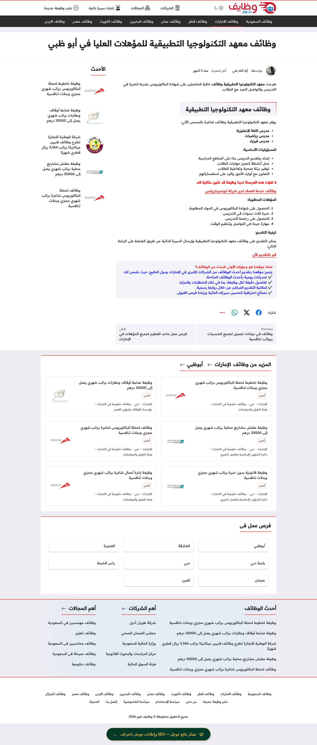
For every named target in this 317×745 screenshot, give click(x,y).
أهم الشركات (142, 608)
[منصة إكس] (246, 312)
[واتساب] (234, 312)
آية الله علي (240, 71)
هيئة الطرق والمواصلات (252, 409)
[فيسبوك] (259, 312)
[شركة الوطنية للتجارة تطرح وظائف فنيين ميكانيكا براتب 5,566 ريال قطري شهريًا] (73, 145)
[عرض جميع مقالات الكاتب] (270, 70)
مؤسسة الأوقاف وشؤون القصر (133, 409)
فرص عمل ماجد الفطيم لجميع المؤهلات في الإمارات (153, 336)
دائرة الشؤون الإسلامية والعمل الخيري (243, 454)
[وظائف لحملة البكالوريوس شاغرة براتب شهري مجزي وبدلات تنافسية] (73, 198)
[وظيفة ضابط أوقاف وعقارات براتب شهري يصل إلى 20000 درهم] (73, 118)
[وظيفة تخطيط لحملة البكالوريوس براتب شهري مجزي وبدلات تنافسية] (73, 91)
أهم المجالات (82, 608)
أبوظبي (195, 364)
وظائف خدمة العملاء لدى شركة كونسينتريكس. (240, 191)
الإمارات (223, 364)
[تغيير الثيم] (218, 8)
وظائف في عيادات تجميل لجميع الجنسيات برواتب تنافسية (240, 336)
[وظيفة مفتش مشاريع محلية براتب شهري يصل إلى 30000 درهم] (73, 171)
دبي (252, 404)
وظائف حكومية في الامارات (229, 404)
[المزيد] (222, 312)
